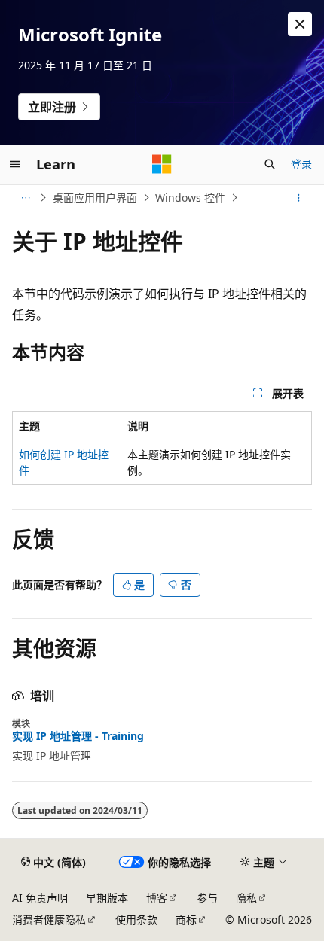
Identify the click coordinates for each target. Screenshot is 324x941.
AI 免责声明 (40, 898)
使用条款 (136, 919)
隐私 (246, 898)
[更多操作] (299, 198)
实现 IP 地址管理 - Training (78, 736)
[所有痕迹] (25, 198)
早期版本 (107, 898)
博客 (156, 898)
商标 (186, 919)
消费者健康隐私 (49, 919)
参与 (207, 898)
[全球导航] (15, 164)
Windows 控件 (190, 197)
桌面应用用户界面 (95, 197)
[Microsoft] (162, 164)
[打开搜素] (270, 164)
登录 (301, 164)
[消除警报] (300, 24)
